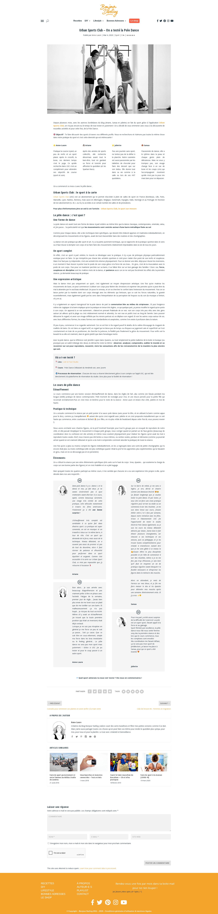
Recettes (77, 21)
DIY (86, 21)
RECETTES (47, 883)
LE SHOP (46, 897)
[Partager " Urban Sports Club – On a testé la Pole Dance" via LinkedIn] (104, 691)
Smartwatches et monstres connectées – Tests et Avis (91, 776)
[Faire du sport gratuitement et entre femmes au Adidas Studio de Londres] (63, 762)
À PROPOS (83, 883)
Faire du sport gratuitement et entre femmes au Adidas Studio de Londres (63, 777)
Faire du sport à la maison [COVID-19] (151, 776)
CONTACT (83, 894)
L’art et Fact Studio (70, 362)
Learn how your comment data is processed (98, 868)
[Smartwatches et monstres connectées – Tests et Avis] (94, 762)
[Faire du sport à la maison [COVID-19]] (154, 762)
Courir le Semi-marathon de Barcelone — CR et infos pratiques (121, 777)
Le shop (134, 21)
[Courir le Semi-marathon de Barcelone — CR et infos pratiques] (124, 762)
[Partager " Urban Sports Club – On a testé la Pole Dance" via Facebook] (89, 691)
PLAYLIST (82, 890)
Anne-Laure (96, 35)
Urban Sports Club (61, 197)
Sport (117, 35)
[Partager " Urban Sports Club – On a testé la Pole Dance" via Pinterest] (99, 691)
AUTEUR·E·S (84, 887)
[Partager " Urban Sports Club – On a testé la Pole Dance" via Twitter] (94, 691)
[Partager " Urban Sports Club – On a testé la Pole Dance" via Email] (109, 691)
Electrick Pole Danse (139, 525)
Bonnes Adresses (115, 21)
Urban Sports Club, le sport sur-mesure (119, 208)
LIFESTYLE (47, 890)
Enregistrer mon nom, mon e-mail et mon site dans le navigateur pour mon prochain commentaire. (90, 843)
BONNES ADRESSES (53, 894)
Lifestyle (97, 21)
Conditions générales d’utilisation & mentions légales (128, 911)
